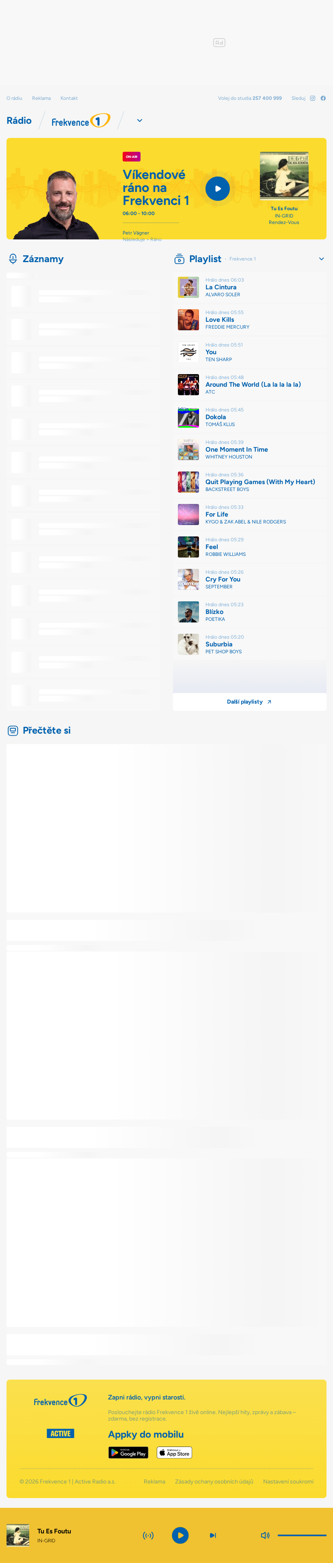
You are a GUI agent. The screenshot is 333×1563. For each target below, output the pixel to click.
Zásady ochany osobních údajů (214, 1482)
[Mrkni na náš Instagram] (312, 98)
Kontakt (69, 98)
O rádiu (14, 98)
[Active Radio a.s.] (60, 1444)
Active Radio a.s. (95, 1481)
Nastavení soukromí (288, 1482)
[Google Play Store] (128, 1453)
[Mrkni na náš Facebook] (323, 98)
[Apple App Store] (174, 1453)
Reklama (41, 98)
